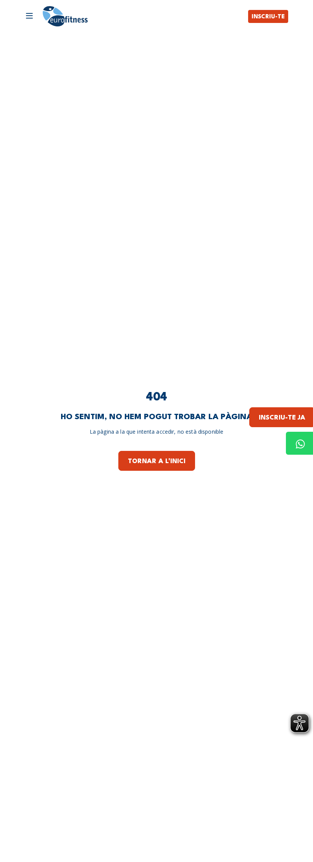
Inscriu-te (268, 17)
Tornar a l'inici (157, 461)
